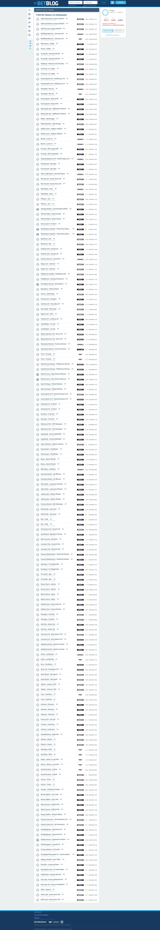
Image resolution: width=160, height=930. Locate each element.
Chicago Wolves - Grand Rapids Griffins (54, 209)
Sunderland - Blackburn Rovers (51, 534)
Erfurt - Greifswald (47, 654)
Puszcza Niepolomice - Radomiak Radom (55, 554)
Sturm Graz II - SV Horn (49, 224)
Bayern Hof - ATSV (47, 314)
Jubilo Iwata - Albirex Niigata (51, 494)
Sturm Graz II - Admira (48, 584)
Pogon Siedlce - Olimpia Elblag (51, 814)
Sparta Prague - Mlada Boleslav (51, 384)
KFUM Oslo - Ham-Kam (49, 509)
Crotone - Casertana (48, 724)
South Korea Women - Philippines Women (55, 364)
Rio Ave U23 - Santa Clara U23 (51, 179)
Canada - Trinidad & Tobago (50, 789)
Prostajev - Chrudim (47, 619)
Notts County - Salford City (50, 804)
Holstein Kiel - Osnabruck (49, 249)
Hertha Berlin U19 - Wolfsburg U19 (53, 78)
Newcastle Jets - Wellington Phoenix (53, 108)
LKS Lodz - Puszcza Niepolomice (52, 879)
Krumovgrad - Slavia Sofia (50, 98)
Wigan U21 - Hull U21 (48, 264)
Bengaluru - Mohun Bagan (50, 289)
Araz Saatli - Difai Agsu (49, 309)
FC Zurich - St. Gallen (48, 68)
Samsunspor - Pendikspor (49, 449)
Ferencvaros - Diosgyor (49, 299)
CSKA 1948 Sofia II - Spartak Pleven (53, 174)
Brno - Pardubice (46, 664)
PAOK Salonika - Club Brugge (51, 123)
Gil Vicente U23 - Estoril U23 (50, 529)
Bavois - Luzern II (46, 138)
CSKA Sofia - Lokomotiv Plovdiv (52, 484)
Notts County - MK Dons (49, 539)
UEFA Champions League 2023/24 (52, 18)
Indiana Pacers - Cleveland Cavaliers (53, 839)
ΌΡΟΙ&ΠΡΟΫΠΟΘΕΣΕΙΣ (41, 915)
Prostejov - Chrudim (47, 614)
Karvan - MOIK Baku (48, 294)
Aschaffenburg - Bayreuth (50, 734)
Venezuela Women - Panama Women (53, 344)
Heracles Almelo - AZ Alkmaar (51, 474)
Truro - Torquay (46, 354)
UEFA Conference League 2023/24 (52, 23)
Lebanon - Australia (47, 714)
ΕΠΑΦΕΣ (36, 918)
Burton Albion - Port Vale (49, 794)
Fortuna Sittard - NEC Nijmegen (52, 504)
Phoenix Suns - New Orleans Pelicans (53, 374)
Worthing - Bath (46, 749)
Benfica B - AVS (46, 239)
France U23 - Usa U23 (48, 719)
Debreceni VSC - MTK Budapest (51, 424)
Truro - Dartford (46, 694)
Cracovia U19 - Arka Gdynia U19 (51, 634)
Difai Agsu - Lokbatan (48, 469)
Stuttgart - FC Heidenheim (50, 564)
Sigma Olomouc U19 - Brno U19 (52, 334)
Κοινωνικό (38, 912)
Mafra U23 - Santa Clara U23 (50, 894)
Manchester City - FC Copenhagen (52, 869)
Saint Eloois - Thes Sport (49, 674)
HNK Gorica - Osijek (47, 43)
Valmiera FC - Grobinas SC (50, 319)
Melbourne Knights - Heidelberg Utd (53, 274)
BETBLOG (38, 10)
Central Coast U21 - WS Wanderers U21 (54, 819)
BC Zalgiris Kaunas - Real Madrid (52, 284)
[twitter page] (30, 46)
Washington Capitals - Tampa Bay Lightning (56, 229)
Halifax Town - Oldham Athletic (51, 128)
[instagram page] (30, 48)
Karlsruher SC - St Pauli (49, 404)
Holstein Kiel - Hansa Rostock (51, 604)
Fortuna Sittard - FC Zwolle (50, 849)
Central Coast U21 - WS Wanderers (53, 824)
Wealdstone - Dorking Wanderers (52, 279)
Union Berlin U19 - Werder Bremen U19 (54, 394)
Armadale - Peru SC (47, 88)
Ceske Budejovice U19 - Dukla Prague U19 (55, 158)
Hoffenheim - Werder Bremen (51, 874)
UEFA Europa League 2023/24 (51, 28)
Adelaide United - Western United (52, 644)
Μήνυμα (119, 30)
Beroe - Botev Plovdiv (48, 459)
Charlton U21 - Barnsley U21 (50, 304)
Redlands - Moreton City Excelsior (52, 63)
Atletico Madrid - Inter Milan (51, 859)
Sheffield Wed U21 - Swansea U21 (52, 33)
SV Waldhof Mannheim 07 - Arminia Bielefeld (56, 854)
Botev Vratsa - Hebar (48, 594)
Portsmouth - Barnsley (48, 163)
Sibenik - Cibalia (46, 739)
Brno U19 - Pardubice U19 (50, 669)
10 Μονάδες (51, 10)
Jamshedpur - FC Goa (48, 324)
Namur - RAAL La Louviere (50, 759)
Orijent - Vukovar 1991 (48, 684)
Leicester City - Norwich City (50, 544)
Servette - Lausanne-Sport (50, 864)
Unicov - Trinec (46, 779)
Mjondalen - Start (47, 189)
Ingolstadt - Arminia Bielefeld (51, 434)
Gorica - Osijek (46, 48)
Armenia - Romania (47, 704)
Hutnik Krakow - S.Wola (49, 769)
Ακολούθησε (109, 30)
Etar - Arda (44, 519)
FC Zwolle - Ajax (46, 574)
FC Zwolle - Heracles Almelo (50, 53)
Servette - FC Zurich (47, 414)
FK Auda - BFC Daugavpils (50, 148)
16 (31, 10)
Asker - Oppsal (46, 889)
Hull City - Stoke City (48, 624)
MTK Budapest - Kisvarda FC (50, 844)
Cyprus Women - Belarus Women (52, 444)
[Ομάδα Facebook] (30, 43)
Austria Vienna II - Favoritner (51, 259)
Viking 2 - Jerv (45, 199)
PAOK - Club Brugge (48, 118)
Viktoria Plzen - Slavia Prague (51, 214)
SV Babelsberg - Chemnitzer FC (51, 829)
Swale (44, 10)
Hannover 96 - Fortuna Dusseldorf (52, 884)
